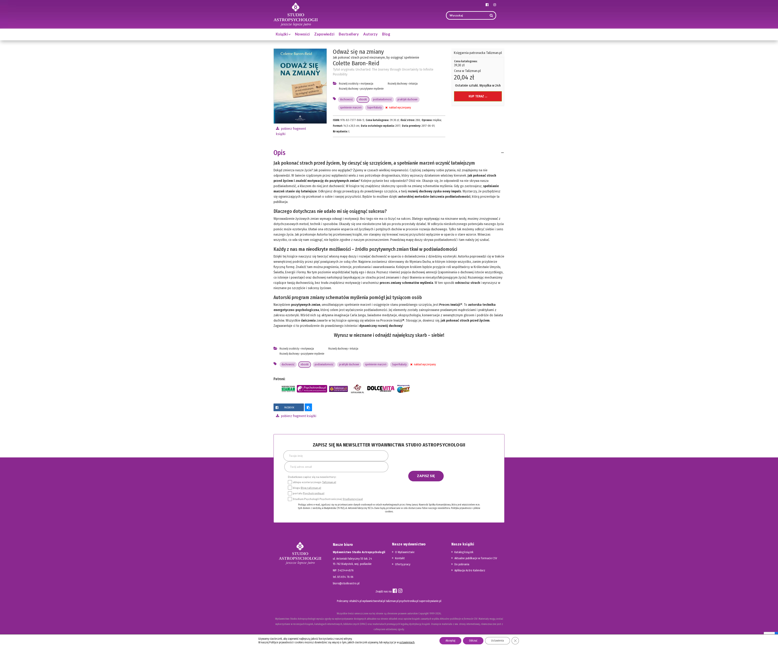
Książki (282, 34)
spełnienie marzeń (350, 107)
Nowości (302, 34)
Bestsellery (349, 34)
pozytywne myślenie (372, 88)
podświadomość (382, 99)
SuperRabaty (374, 107)
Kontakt (400, 558)
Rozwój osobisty (348, 83)
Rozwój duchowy (348, 88)
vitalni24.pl (355, 601)
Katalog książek (463, 552)
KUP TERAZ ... (478, 96)
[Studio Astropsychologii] (296, 14)
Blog (386, 34)
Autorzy (370, 34)
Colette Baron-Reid (356, 63)
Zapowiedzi (324, 34)
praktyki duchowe (408, 99)
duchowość (346, 99)
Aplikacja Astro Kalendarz (469, 570)
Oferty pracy (402, 564)
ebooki (363, 99)
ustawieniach (407, 642)
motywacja (367, 83)
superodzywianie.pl (430, 601)
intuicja (413, 83)
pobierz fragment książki (298, 416)
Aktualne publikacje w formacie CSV (475, 558)
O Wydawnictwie (405, 552)
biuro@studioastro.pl (346, 583)
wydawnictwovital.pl (373, 601)
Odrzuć (473, 640)
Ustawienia (497, 640)
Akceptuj (450, 640)
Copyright (423, 613)
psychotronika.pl (408, 601)
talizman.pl (392, 601)
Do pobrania (461, 564)
